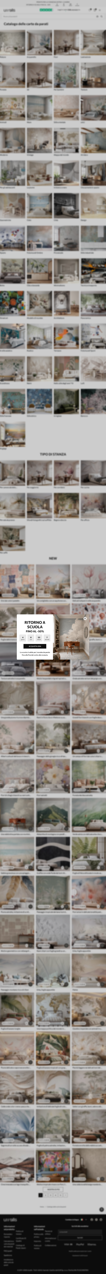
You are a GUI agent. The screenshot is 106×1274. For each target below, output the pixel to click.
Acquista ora (35, 646)
